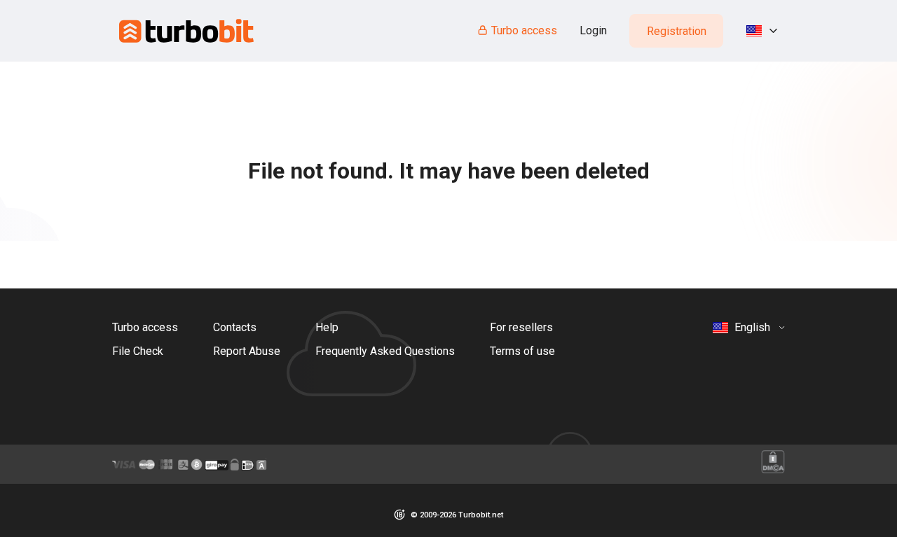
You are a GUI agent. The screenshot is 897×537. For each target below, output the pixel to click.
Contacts (234, 327)
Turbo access (524, 30)
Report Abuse (246, 351)
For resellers (521, 327)
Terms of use (522, 351)
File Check (137, 351)
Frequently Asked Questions (385, 351)
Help (326, 327)
